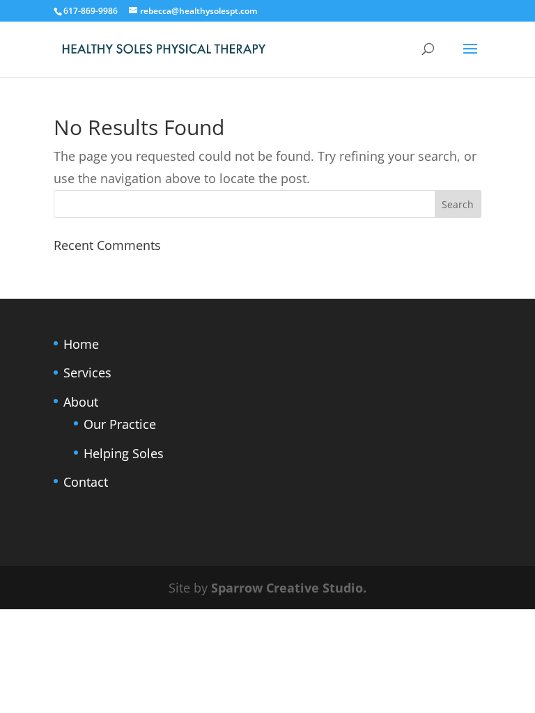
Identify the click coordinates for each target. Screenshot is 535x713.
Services (87, 372)
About (80, 401)
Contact (85, 481)
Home (81, 344)
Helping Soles (124, 453)
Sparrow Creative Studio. (288, 587)
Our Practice (120, 424)
